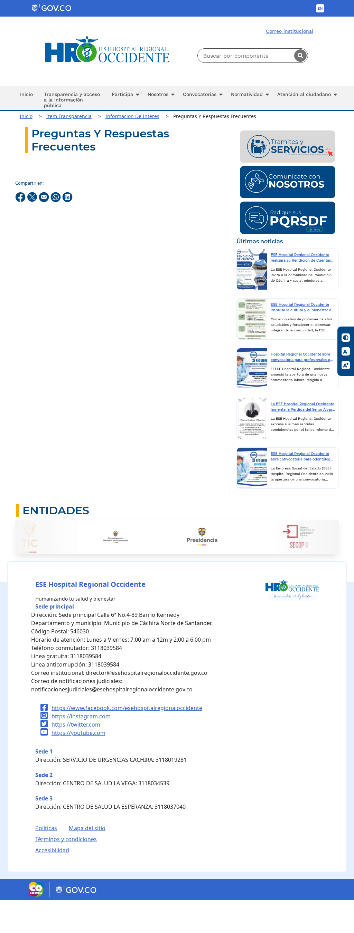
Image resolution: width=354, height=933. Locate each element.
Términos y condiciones (66, 839)
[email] (44, 197)
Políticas (46, 828)
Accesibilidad (52, 850)
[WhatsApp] (56, 197)
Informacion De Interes (132, 116)
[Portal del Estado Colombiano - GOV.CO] (51, 8)
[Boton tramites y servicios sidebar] (287, 146)
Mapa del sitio (87, 828)
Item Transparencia (69, 116)
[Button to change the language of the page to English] (320, 8)
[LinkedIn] (67, 197)
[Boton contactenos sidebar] (287, 181)
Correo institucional (289, 31)
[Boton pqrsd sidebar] (287, 217)
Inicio (26, 116)
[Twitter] (33, 197)
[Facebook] (21, 197)
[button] (124, 98)
